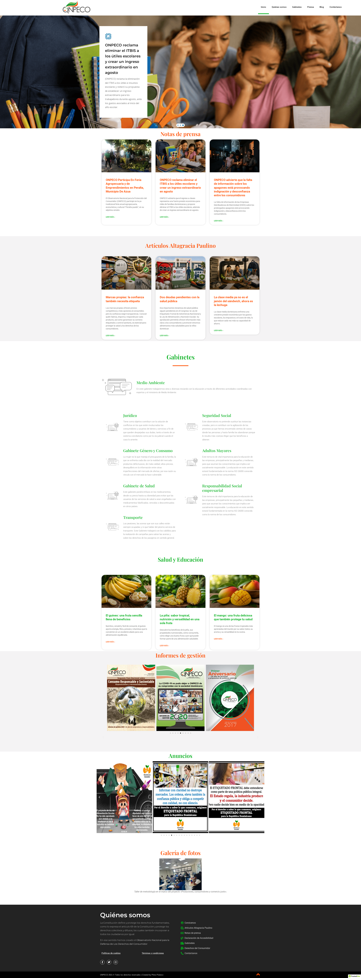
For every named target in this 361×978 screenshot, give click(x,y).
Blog (322, 7)
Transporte (133, 517)
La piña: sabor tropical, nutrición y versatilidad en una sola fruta (179, 619)
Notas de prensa (180, 133)
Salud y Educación (180, 559)
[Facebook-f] (102, 962)
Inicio (263, 7)
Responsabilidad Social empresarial (222, 488)
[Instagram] (115, 962)
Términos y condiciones (153, 953)
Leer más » (110, 336)
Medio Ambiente (151, 382)
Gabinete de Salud (139, 485)
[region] (180, 72)
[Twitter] (109, 962)
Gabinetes (297, 7)
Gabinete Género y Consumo (148, 450)
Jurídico (130, 415)
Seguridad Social (216, 415)
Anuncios (180, 755)
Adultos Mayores (216, 450)
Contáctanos (336, 7)
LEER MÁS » (110, 217)
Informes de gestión (180, 655)
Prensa (310, 7)
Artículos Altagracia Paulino (180, 245)
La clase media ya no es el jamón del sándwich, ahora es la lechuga (233, 301)
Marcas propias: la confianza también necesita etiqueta (113, 52)
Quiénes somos (279, 7)
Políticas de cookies (111, 953)
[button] (358, 7)
